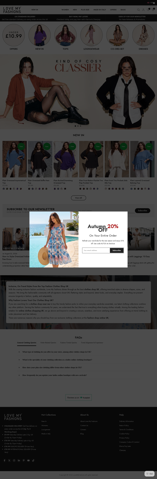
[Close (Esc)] (154, 3)
